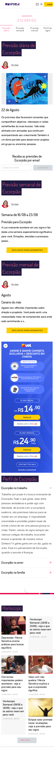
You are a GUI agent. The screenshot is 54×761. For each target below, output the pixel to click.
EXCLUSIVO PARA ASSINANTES (27, 250)
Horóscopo (27, 16)
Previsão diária (6, 29)
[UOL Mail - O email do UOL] (37, 4)
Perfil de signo (48, 29)
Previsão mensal (34, 29)
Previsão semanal (20, 29)
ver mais (25, 740)
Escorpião (27, 20)
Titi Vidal (14, 65)
